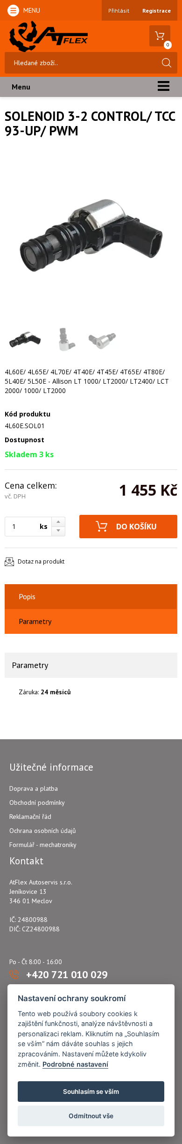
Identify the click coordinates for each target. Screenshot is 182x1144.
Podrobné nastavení (75, 1064)
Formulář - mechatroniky (43, 844)
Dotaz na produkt (41, 561)
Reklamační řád (30, 816)
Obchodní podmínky (37, 802)
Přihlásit (118, 10)
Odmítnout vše (91, 1116)
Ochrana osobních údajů (42, 830)
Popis (27, 596)
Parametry (35, 621)
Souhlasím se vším (91, 1091)
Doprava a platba (33, 788)
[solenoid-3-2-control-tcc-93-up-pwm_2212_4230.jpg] (89, 236)
